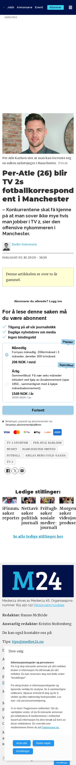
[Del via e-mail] (22, 470)
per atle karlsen (47, 442)
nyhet (12, 449)
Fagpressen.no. (51, 727)
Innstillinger (61, 762)
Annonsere (25, 7)
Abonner (55, 7)
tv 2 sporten (17, 442)
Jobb (10, 7)
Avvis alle (21, 743)
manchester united (39, 449)
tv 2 (10, 461)
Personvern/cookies (49, 605)
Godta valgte (43, 743)
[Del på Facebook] (8, 470)
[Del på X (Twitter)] (15, 470)
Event (39, 7)
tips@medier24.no (28, 641)
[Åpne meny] (70, 7)
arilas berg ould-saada (45, 455)
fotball (13, 455)
